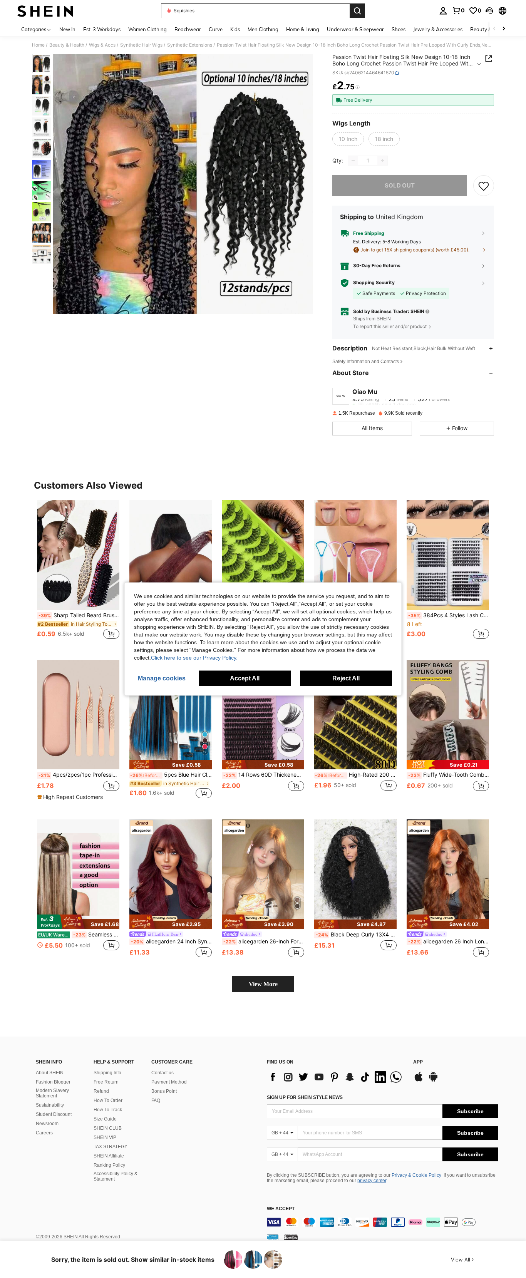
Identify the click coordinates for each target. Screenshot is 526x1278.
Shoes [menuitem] (398, 29)
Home (38, 45)
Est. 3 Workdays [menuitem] (102, 29)
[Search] (357, 10)
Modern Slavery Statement (52, 1093)
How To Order (108, 1100)
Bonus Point (164, 1091)
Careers (44, 1133)
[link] (458, 10)
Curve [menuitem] (216, 29)
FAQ (155, 1100)
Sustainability (50, 1105)
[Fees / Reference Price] (357, 87)
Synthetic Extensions (189, 45)
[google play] (433, 1080)
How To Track (108, 1109)
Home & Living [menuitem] (302, 29)
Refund (101, 1091)
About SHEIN (50, 1072)
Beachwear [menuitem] (187, 29)
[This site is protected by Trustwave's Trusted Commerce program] (272, 1237)
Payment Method (169, 1082)
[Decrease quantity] (353, 160)
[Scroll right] (503, 29)
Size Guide (105, 1119)
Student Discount (54, 1114)
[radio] (348, 139)
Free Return (106, 1082)
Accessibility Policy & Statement (115, 1176)
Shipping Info (107, 1072)
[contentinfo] (382, 1222)
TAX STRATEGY (110, 1146)
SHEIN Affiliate (109, 1156)
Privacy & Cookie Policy (416, 1175)
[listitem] (78, 574)
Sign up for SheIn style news (305, 1097)
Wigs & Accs (102, 45)
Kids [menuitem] (235, 29)
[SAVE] (483, 185)
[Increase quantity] (382, 160)
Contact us (162, 1072)
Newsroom (47, 1123)
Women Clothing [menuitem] (147, 29)
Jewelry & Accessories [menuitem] (437, 29)
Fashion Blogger (53, 1082)
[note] (71, 797)
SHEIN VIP (105, 1137)
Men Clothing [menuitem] (263, 29)
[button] (489, 10)
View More (263, 984)
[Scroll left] (494, 29)
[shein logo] (45, 11)
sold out (400, 185)
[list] (336, 1077)
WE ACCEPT (281, 1208)
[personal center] (443, 10)
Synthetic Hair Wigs (141, 45)
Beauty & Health (66, 45)
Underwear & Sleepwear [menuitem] (355, 29)
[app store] (418, 1080)
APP (418, 1062)
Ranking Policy (109, 1165)
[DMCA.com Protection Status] (291, 1237)
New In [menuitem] (67, 29)
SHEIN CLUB (108, 1128)
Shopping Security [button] (374, 282)
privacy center (371, 1180)
